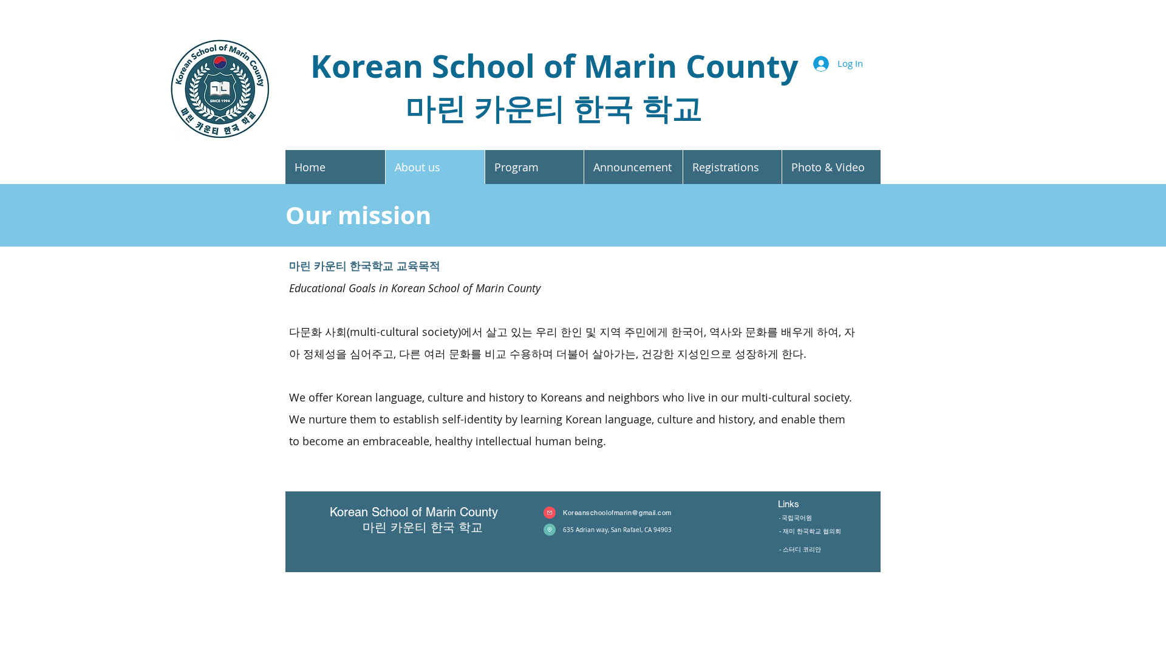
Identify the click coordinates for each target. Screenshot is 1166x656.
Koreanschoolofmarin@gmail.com (617, 512)
